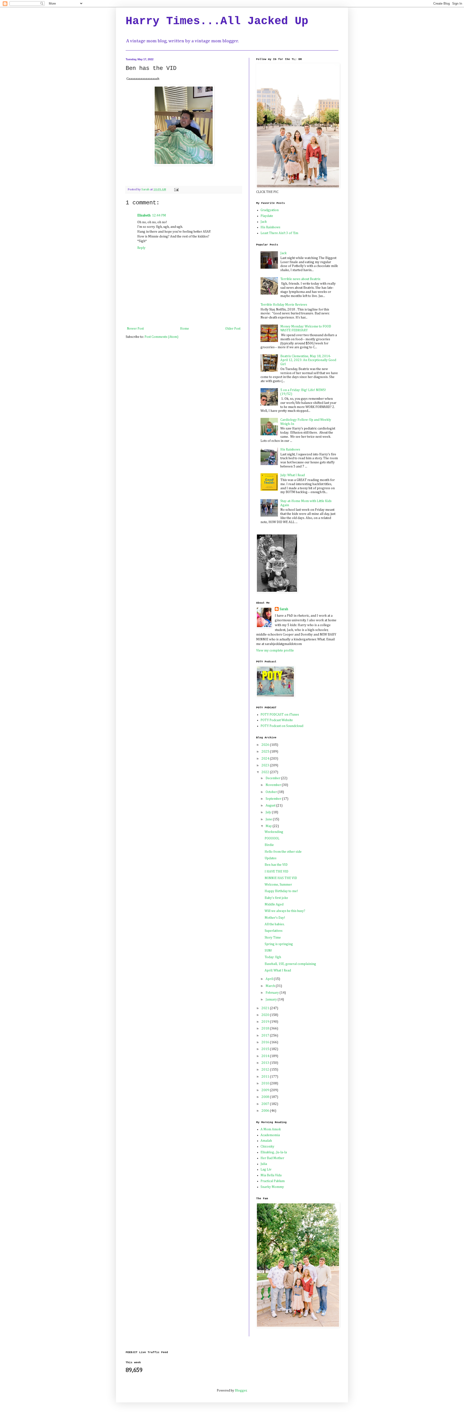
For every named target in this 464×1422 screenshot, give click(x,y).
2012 (265, 1069)
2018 (265, 1028)
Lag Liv (266, 1169)
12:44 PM (159, 215)
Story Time (273, 937)
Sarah (284, 609)
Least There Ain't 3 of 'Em (279, 233)
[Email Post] (176, 189)
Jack (264, 221)
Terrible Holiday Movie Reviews (284, 304)
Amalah (266, 1140)
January (272, 999)
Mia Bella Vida (271, 1175)
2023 (265, 765)
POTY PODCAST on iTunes (280, 714)
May (269, 826)
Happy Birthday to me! (281, 891)
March (271, 986)
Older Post (232, 328)
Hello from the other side (283, 851)
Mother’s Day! (275, 917)
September (274, 798)
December (273, 778)
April (270, 979)
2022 (265, 772)
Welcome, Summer (278, 884)
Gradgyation (270, 210)
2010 (265, 1083)
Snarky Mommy (272, 1187)
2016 (265, 1042)
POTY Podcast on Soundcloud (282, 726)
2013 (265, 1063)
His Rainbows (270, 227)
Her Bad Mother (272, 1158)
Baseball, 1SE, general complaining (290, 964)
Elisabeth (144, 215)
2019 (265, 1021)
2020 (265, 1015)
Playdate (267, 216)
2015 (265, 1049)
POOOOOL (272, 838)
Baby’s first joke (276, 898)
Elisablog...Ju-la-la (274, 1152)
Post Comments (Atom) (161, 337)
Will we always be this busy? (285, 911)
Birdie (269, 845)
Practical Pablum (273, 1181)
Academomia (270, 1135)
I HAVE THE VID (276, 871)
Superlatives (274, 931)
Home (184, 328)
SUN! (268, 950)
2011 (265, 1076)
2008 (265, 1097)
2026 (265, 745)
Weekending (274, 832)
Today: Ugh (273, 957)
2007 (265, 1104)
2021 (265, 1008)
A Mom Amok (271, 1129)
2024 (265, 758)
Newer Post (135, 328)
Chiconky (267, 1146)
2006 (265, 1110)
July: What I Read (292, 475)
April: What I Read (278, 970)
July (269, 812)
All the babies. (275, 924)
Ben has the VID (276, 865)
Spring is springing (279, 944)
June (269, 819)
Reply (141, 248)
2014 (265, 1056)
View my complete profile (275, 650)
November (274, 785)
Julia (264, 1164)
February (273, 992)
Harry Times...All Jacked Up (217, 21)
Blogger (241, 1390)
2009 (265, 1090)
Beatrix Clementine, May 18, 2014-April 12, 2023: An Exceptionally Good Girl (308, 360)
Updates (270, 858)
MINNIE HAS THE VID (281, 878)
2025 (265, 751)
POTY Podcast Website (277, 720)
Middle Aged (274, 904)
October (272, 792)
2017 (265, 1035)
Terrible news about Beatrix (300, 279)
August (271, 805)
